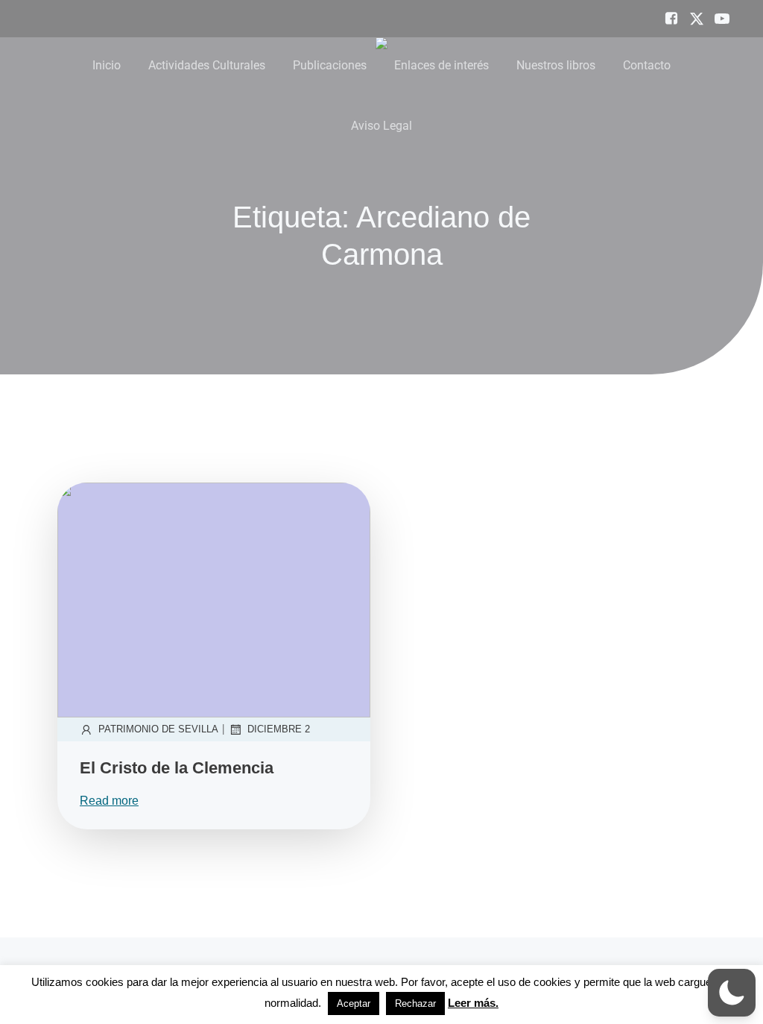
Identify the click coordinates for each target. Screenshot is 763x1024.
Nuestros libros (555, 65)
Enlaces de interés (441, 65)
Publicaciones (330, 65)
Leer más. (473, 1002)
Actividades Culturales (206, 65)
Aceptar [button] (353, 1003)
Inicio (106, 65)
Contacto (647, 65)
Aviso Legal (381, 126)
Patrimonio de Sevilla (158, 729)
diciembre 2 (278, 729)
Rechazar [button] (415, 1003)
